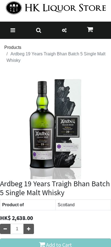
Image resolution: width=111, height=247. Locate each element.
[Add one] (28, 229)
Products (12, 47)
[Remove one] (5, 229)
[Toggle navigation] (13, 30)
